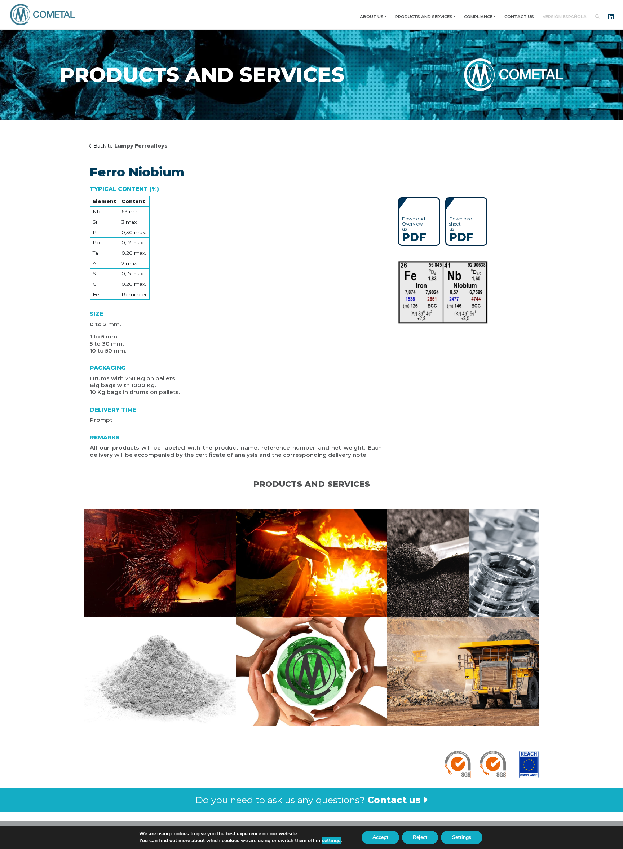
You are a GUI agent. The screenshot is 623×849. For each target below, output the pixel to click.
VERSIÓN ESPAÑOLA (565, 16)
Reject (420, 837)
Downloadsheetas (461, 229)
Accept (380, 837)
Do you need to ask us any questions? (307, 800)
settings (331, 840)
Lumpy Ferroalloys (141, 146)
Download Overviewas (414, 229)
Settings (461, 837)
